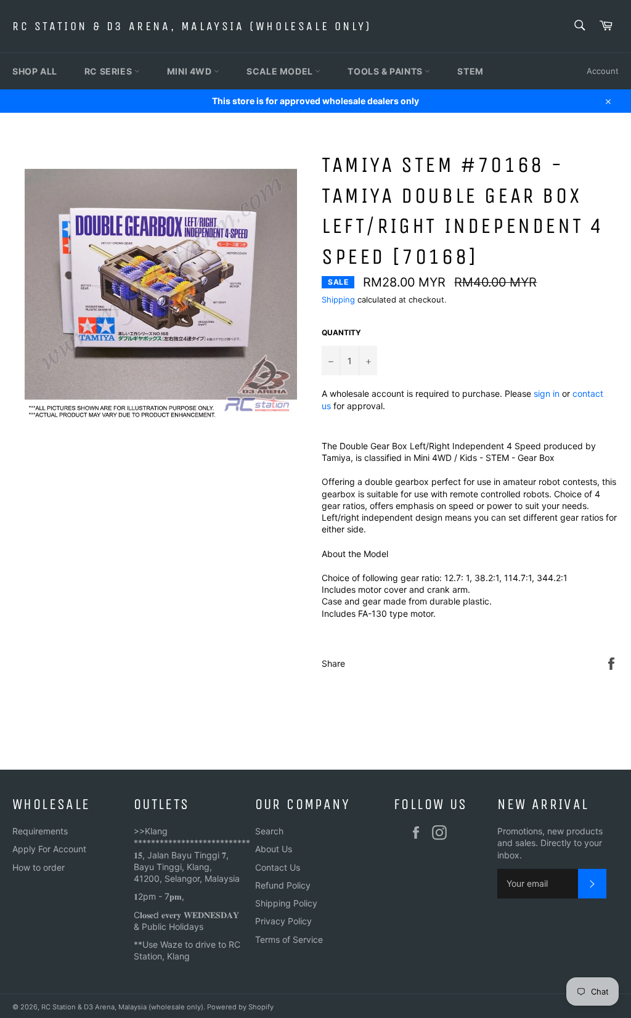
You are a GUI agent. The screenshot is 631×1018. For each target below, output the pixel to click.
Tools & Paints (386, 71)
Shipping (338, 299)
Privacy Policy (283, 921)
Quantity (341, 332)
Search (269, 831)
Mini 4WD (190, 71)
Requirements (40, 831)
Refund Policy (283, 885)
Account (603, 71)
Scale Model (280, 71)
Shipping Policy (286, 903)
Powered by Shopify (240, 1007)
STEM (470, 71)
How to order (38, 867)
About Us (273, 849)
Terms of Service (289, 939)
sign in (547, 393)
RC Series (109, 71)
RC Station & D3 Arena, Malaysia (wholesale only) (192, 26)
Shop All (34, 71)
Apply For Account (49, 849)
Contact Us (277, 867)
